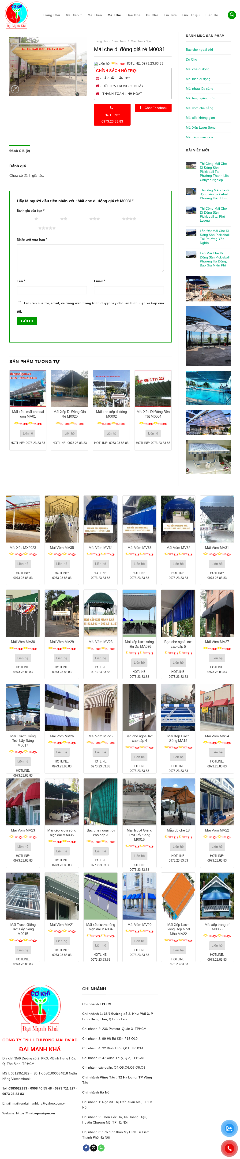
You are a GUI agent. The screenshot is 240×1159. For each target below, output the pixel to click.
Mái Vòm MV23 (23, 830)
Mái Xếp (72, 15)
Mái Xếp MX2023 (23, 548)
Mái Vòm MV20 (139, 925)
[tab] (19, 150)
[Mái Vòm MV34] (100, 519)
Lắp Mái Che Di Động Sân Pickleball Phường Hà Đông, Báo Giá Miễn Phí (214, 259)
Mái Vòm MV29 (62, 642)
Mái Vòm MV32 (178, 548)
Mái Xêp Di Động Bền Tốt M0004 (153, 414)
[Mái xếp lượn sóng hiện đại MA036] (139, 613)
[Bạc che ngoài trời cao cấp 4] (139, 707)
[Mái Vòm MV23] (23, 801)
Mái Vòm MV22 (217, 830)
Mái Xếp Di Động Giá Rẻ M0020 (69, 414)
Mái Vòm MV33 (139, 548)
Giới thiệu (191, 15)
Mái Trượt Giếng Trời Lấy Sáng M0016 (139, 834)
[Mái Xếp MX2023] (23, 519)
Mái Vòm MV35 (62, 548)
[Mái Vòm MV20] (139, 896)
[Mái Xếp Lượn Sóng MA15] (178, 707)
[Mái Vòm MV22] (217, 801)
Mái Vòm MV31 (217, 548)
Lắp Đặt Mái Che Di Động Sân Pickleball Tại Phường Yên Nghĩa (214, 237)
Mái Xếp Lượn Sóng (201, 127)
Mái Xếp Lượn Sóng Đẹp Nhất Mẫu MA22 (178, 929)
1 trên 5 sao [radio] (24, 218)
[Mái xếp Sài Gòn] (18, 15)
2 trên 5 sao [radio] (50, 218)
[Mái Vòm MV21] (62, 896)
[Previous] (9, 409)
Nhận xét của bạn (32, 239)
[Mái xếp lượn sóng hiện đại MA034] (100, 896)
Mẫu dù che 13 (178, 830)
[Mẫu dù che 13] (178, 801)
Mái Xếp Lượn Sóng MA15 (178, 738)
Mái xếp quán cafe (199, 137)
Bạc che (133, 15)
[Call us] (101, 1147)
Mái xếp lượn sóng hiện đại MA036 (139, 644)
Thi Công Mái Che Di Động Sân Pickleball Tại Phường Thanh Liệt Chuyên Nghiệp (214, 171)
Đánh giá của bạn (31, 210)
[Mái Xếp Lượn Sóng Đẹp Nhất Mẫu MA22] (178, 896)
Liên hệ (212, 15)
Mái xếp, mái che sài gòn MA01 (28, 414)
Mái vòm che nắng (199, 108)
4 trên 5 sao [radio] (112, 218)
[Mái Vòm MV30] (23, 613)
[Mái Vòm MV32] (178, 519)
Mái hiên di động (198, 79)
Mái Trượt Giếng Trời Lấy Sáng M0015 (23, 929)
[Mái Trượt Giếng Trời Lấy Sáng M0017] (23, 707)
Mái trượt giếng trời (200, 98)
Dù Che (152, 15)
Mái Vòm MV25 (100, 736)
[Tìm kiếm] (232, 15)
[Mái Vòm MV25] (100, 707)
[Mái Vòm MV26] (62, 707)
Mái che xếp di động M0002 (111, 414)
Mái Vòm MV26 (62, 736)
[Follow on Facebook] (86, 1147)
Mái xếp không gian (200, 117)
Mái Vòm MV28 (100, 642)
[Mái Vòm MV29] (62, 613)
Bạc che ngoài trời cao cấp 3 (101, 832)
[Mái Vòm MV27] (217, 613)
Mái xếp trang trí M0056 (217, 927)
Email (99, 281)
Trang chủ (51, 15)
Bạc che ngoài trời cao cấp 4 (139, 738)
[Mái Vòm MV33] (139, 519)
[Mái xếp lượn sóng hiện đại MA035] (62, 801)
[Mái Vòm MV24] (217, 707)
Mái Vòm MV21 (62, 925)
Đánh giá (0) (19, 151)
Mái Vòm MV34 (100, 548)
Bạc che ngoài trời (199, 49)
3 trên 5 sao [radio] (79, 218)
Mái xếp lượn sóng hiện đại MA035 (61, 832)
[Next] (171, 409)
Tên (21, 281)
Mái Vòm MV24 (217, 736)
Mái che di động (198, 69)
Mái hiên (95, 15)
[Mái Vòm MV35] (62, 519)
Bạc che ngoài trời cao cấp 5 (178, 644)
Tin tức (170, 15)
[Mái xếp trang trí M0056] (217, 896)
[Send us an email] (93, 1147)
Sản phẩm (119, 41)
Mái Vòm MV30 (23, 642)
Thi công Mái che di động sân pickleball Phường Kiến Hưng (214, 194)
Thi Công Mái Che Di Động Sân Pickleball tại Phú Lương (213, 214)
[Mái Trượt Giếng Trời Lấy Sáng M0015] (23, 896)
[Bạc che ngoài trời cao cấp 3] (100, 801)
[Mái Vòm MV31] (217, 519)
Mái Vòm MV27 (217, 642)
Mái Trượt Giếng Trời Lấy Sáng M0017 (23, 740)
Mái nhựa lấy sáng (199, 88)
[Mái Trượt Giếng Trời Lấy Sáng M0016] (139, 801)
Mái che (114, 15)
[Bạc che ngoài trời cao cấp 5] (178, 613)
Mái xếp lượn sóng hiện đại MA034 (100, 927)
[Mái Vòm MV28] (100, 613)
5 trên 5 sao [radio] (28, 228)
